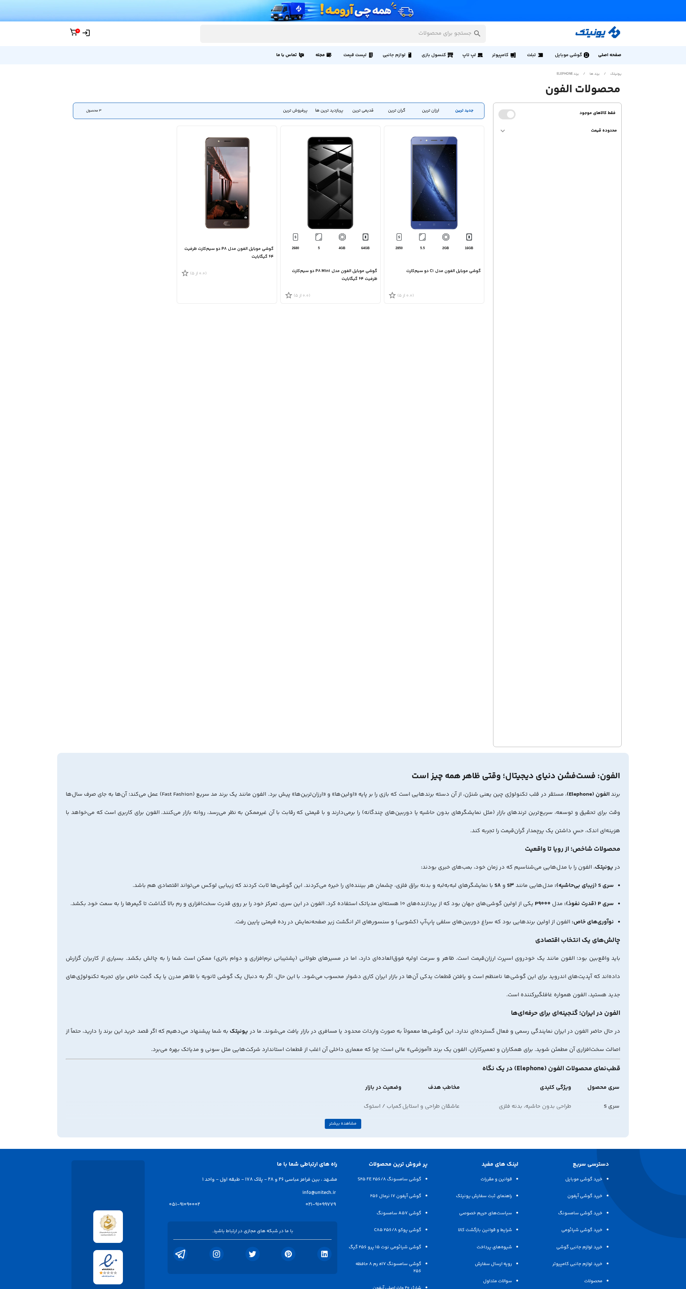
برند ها (595, 74)
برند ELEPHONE (568, 74)
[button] (571, 55)
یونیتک (616, 74)
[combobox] (343, 34)
